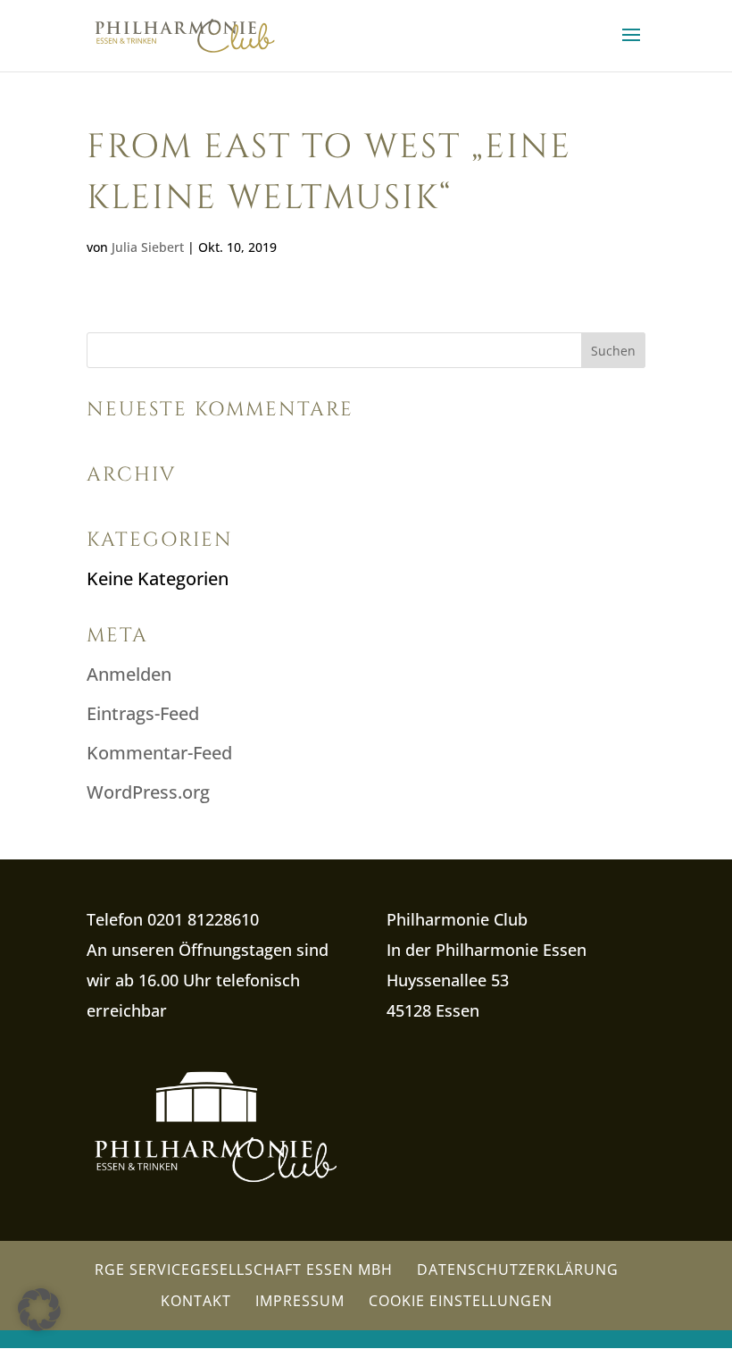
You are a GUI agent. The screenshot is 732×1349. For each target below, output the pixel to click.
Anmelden (129, 674)
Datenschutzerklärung (518, 1269)
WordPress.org (148, 792)
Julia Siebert (148, 247)
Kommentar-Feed (159, 753)
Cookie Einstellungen (461, 1301)
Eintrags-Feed (143, 713)
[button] (39, 1309)
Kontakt (196, 1301)
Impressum (300, 1301)
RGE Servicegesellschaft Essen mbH (244, 1269)
